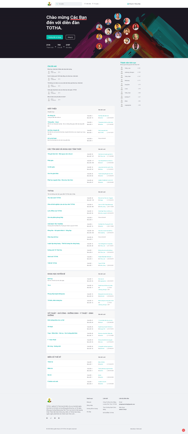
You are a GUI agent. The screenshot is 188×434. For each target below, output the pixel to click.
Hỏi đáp (89, 412)
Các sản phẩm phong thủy (55, 217)
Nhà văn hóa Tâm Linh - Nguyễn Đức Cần (107, 198)
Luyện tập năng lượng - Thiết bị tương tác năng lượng (63, 243)
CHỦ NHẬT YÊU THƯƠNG (55, 224)
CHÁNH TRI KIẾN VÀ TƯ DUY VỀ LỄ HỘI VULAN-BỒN (110, 180)
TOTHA (101, 132)
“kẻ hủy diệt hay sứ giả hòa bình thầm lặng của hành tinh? (111, 368)
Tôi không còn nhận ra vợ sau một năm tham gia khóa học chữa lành (65, 83)
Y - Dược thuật (52, 339)
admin (52, 71)
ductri (101, 162)
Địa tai (49, 375)
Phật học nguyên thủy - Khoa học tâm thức (60, 180)
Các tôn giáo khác (53, 173)
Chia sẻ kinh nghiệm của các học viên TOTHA (61, 204)
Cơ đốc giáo (51, 167)
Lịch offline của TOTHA (55, 211)
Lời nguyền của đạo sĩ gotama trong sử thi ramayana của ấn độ (112, 346)
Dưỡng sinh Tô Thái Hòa (55, 250)
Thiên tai (50, 362)
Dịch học (50, 278)
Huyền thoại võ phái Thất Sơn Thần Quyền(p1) (108, 326)
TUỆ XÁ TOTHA (52, 263)
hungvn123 (102, 329)
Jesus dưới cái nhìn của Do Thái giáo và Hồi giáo (109, 167)
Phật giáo (50, 160)
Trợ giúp (96, 3)
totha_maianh (103, 213)
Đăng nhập (137, 4)
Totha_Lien (102, 156)
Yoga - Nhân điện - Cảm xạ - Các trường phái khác (62, 333)
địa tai (99, 375)
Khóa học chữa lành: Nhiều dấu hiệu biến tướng (60, 69)
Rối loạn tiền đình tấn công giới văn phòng (107, 340)
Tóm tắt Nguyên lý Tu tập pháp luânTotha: (108, 243)
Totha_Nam (128, 76)
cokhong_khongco (102, 289)
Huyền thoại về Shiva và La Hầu (105, 285)
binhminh (102, 296)
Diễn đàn (88, 3)
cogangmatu (103, 281)
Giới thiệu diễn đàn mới (103, 115)
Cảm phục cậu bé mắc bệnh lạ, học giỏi (107, 230)
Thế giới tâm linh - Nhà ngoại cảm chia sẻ (60, 154)
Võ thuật (50, 326)
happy (101, 200)
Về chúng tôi (51, 115)
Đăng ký (131, 4)
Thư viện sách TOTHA (54, 198)
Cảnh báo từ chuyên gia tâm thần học (107, 154)
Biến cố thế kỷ (101, 362)
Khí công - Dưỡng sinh (54, 346)
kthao (101, 169)
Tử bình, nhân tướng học (55, 300)
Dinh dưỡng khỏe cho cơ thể (56, 320)
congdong (102, 232)
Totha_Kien (127, 93)
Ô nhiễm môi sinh (53, 381)
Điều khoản (133, 428)
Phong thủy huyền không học (56, 294)
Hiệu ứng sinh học (53, 237)
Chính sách (139, 428)
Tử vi (49, 285)
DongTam (127, 84)
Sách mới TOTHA (53, 256)
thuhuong (127, 80)
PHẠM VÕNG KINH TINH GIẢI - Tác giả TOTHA (108, 256)
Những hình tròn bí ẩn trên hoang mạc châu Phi (109, 294)
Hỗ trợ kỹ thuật (52, 138)
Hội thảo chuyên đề (53, 130)
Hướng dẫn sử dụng (54, 37)
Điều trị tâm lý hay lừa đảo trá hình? (57, 96)
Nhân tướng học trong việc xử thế (105, 300)
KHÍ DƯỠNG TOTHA (108, 412)
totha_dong (102, 206)
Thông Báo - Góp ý (53, 122)
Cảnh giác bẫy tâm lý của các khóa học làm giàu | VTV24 (62, 90)
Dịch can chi (101, 279)
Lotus (101, 342)
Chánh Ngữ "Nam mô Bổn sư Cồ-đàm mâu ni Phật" (110, 211)
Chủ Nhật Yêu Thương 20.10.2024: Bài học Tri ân (109, 224)
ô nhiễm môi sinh (102, 381)
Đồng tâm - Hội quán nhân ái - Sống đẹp (59, 230)
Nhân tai (50, 368)
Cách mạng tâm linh (103, 130)
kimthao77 (127, 97)
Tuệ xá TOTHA (101, 263)
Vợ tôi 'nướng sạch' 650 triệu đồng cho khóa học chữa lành (63, 76)
